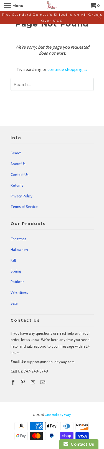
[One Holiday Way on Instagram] (33, 382)
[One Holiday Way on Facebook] (14, 382)
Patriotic (17, 281)
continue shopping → (67, 69)
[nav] (13, 5)
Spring (16, 271)
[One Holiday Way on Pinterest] (23, 382)
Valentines (19, 292)
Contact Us (20, 174)
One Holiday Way (58, 415)
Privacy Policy (21, 196)
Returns (17, 185)
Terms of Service (24, 206)
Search (16, 153)
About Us (18, 164)
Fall (13, 260)
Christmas (18, 239)
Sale (14, 303)
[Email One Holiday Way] (43, 382)
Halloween (19, 249)
